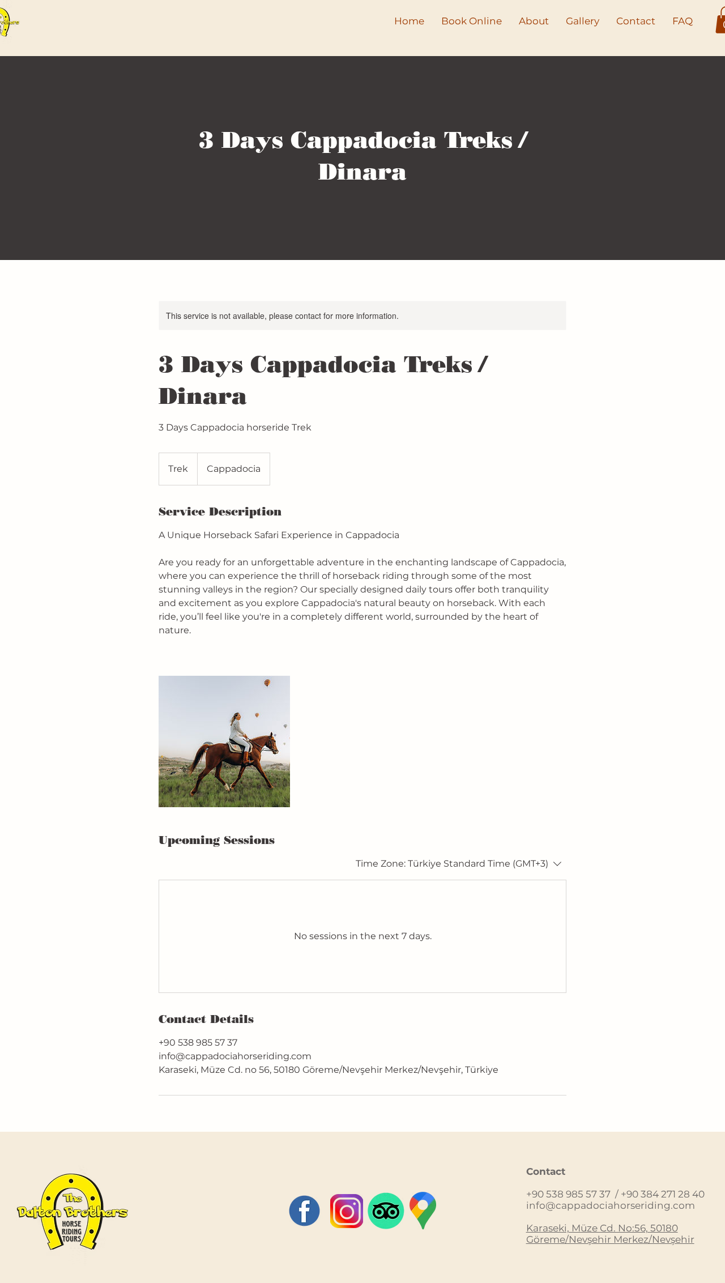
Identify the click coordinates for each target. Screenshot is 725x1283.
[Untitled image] (224, 741)
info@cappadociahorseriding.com (610, 1205)
